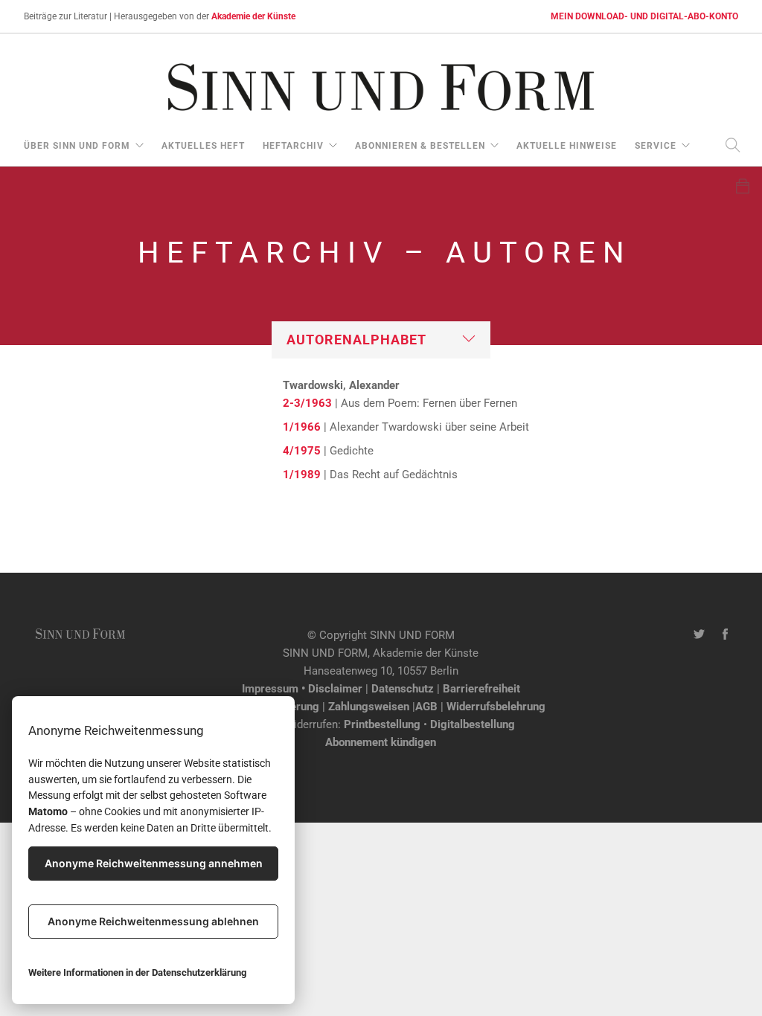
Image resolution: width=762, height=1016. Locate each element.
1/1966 (302, 427)
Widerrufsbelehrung (495, 706)
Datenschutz (402, 688)
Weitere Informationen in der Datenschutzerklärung (137, 972)
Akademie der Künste (253, 16)
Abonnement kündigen (380, 742)
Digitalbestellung (472, 724)
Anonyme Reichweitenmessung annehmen (154, 863)
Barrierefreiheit (481, 688)
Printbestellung (382, 724)
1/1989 (302, 474)
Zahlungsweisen (368, 706)
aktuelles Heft (203, 146)
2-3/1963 (307, 403)
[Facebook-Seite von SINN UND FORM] (725, 635)
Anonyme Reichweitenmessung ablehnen (153, 921)
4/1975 (302, 450)
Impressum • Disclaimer (302, 688)
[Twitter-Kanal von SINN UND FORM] (699, 635)
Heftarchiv (293, 146)
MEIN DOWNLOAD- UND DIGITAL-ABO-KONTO (644, 16)
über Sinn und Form (77, 146)
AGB (426, 706)
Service (655, 146)
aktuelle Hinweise (566, 146)
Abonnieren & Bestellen (420, 146)
